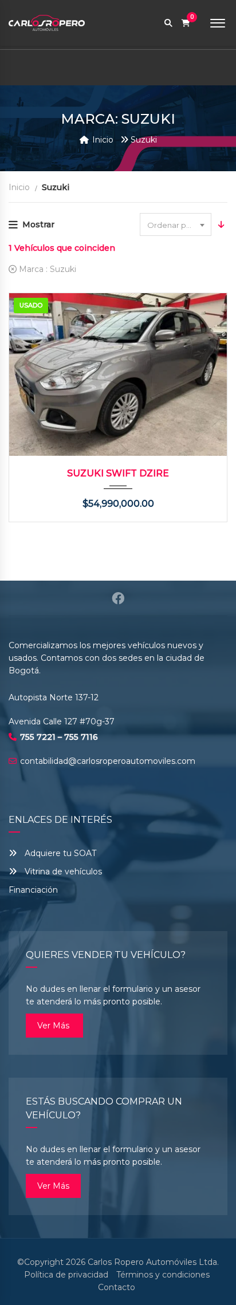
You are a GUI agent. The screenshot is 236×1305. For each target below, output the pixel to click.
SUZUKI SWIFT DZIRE (118, 473)
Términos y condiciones (163, 1274)
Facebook (118, 598)
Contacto (116, 1287)
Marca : (46, 269)
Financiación (33, 890)
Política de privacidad (66, 1274)
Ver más (54, 1025)
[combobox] (175, 224)
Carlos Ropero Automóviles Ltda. (153, 1262)
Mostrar (38, 224)
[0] (186, 23)
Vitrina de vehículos (62, 871)
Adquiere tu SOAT (60, 853)
